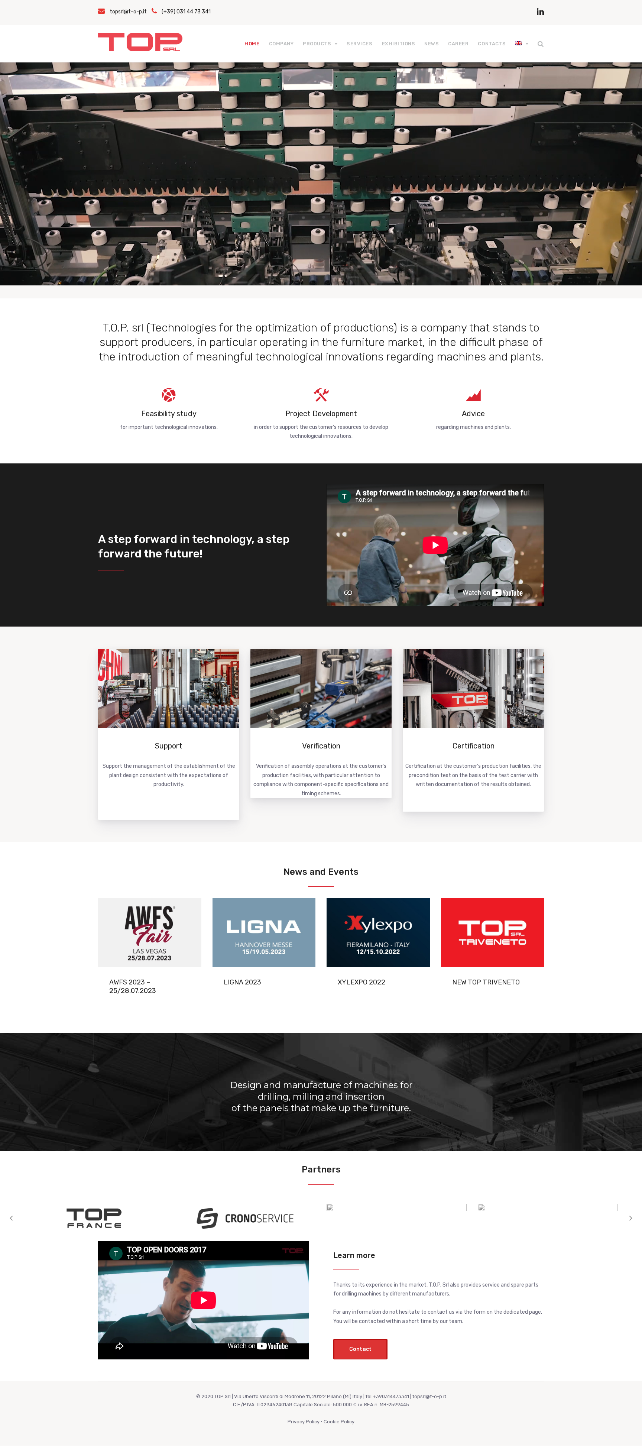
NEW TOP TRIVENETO (486, 982)
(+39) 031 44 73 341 (186, 12)
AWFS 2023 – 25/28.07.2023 (132, 986)
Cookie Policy (339, 1421)
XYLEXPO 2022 (361, 982)
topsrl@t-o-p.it (128, 12)
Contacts (492, 43)
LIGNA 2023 (242, 982)
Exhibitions (398, 43)
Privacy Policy (304, 1421)
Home (251, 43)
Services (359, 43)
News (431, 43)
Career (458, 43)
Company (281, 43)
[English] (521, 43)
